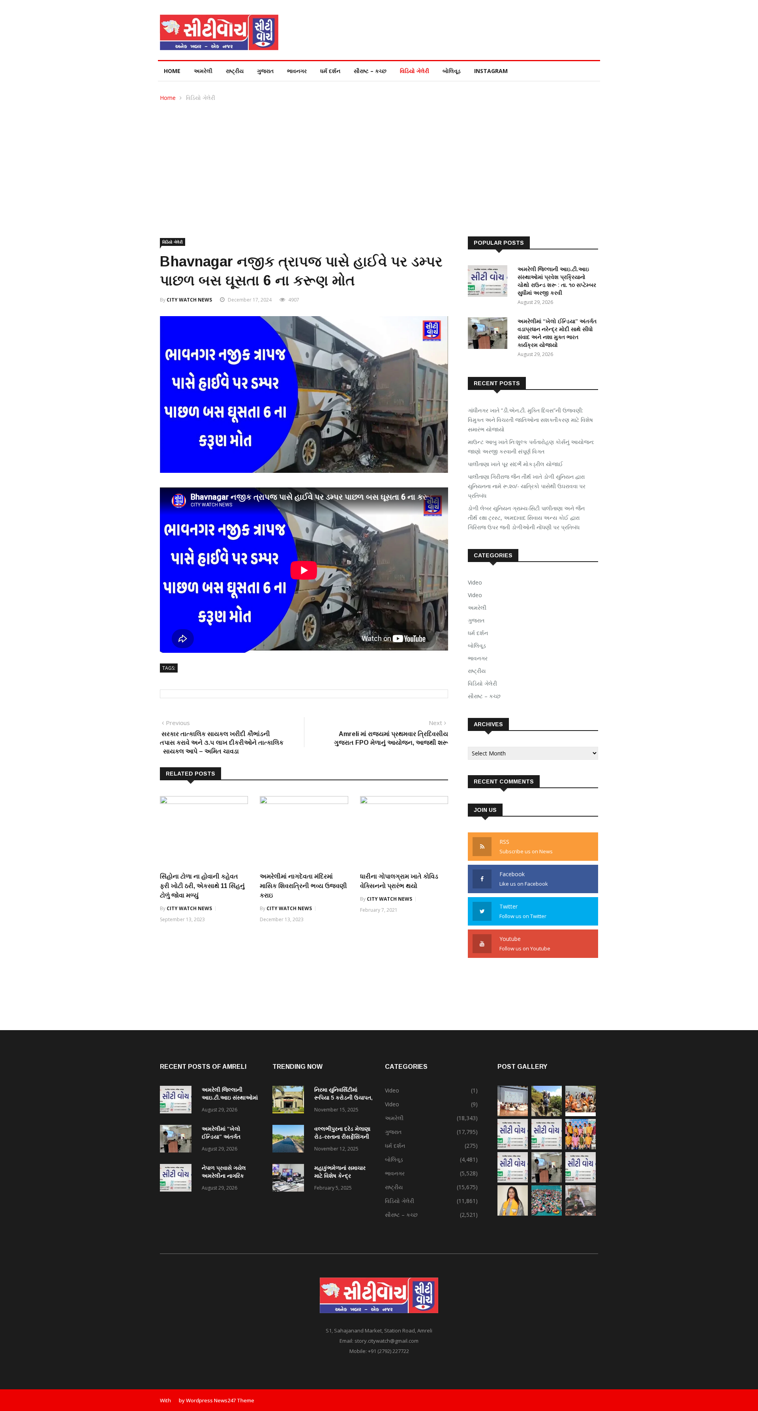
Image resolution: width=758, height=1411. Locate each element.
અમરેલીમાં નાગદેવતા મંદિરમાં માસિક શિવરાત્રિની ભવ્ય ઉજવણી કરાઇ (303, 886)
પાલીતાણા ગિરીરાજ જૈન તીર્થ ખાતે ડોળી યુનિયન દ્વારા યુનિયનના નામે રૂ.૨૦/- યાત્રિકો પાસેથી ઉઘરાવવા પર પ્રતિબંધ (526, 486)
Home (172, 71)
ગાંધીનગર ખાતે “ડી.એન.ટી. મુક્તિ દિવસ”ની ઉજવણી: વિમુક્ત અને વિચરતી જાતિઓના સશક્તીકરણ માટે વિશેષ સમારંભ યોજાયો (530, 420)
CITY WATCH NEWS (189, 299)
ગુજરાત (265, 71)
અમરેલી (203, 71)
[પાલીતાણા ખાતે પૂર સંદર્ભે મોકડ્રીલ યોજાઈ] (580, 1114)
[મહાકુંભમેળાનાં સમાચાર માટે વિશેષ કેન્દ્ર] (290, 1179)
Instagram (491, 71)
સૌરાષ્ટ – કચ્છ (370, 71)
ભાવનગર (297, 71)
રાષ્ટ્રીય (235, 71)
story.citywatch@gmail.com (386, 1340)
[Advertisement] (379, 162)
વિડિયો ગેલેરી (414, 71)
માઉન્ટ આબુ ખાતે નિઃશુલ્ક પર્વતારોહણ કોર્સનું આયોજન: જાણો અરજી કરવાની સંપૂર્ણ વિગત (531, 446)
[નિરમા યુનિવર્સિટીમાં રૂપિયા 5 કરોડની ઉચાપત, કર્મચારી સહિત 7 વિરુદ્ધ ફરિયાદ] (290, 1101)
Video (475, 582)
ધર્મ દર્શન (330, 71)
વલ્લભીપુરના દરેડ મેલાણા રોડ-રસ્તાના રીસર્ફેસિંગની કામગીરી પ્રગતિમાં (342, 1137)
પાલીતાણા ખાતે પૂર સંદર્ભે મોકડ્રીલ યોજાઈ (515, 464)
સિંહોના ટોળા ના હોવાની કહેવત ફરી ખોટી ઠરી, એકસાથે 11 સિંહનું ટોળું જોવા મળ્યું (202, 886)
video (475, 595)
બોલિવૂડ (452, 71)
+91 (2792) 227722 (388, 1351)
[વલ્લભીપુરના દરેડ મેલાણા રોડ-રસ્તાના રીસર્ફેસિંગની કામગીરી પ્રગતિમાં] (290, 1140)
